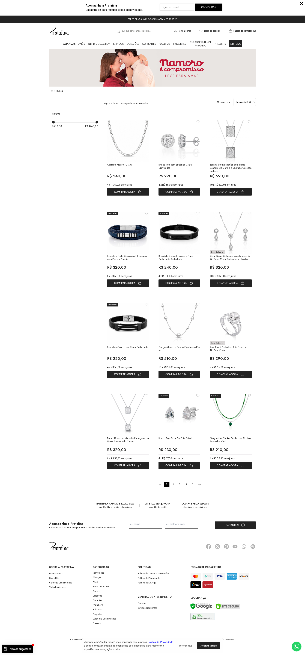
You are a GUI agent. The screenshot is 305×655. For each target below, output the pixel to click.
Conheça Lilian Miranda (60, 583)
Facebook (209, 547)
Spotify (253, 547)
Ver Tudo (235, 44)
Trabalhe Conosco (58, 587)
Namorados (98, 573)
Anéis (81, 44)
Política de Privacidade (149, 578)
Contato (141, 603)
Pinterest (226, 547)
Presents (220, 44)
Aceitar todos (209, 645)
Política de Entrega (147, 583)
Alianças (69, 44)
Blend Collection (99, 44)
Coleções (133, 44)
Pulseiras (164, 44)
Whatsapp (244, 547)
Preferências (185, 645)
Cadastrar (233, 525)
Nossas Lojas (56, 573)
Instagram (217, 547)
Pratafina (59, 31)
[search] (118, 31)
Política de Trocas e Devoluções (153, 573)
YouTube (235, 547)
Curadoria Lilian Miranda (200, 43)
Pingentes (179, 44)
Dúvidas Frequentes (147, 608)
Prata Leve (98, 605)
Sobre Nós (54, 578)
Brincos (118, 44)
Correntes (149, 44)
